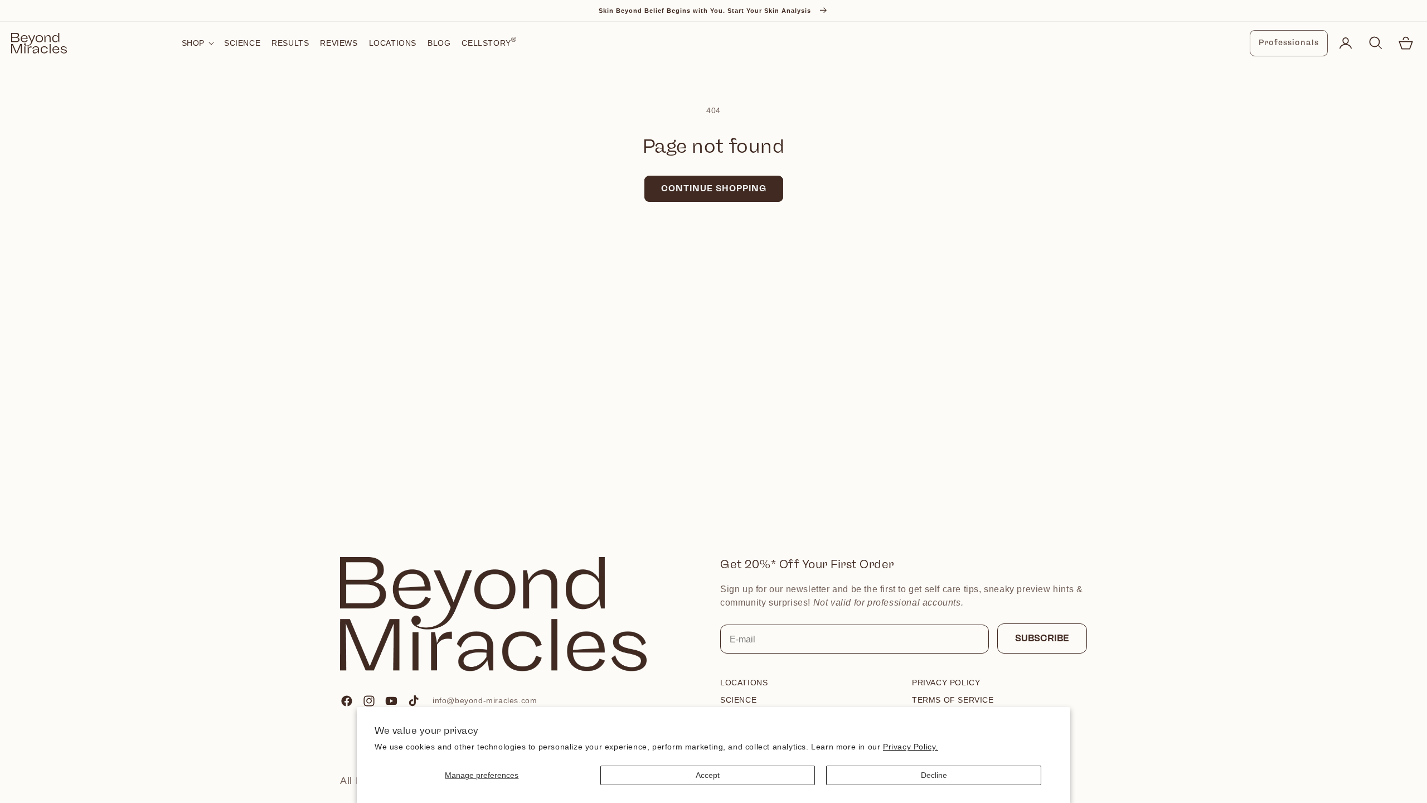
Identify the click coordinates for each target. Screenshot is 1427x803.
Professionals (1289, 42)
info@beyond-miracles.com (485, 700)
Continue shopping (713, 188)
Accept (708, 775)
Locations (744, 682)
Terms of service (953, 699)
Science (738, 699)
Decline (934, 775)
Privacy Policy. (910, 746)
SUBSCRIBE (1042, 638)
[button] (197, 43)
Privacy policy (946, 682)
